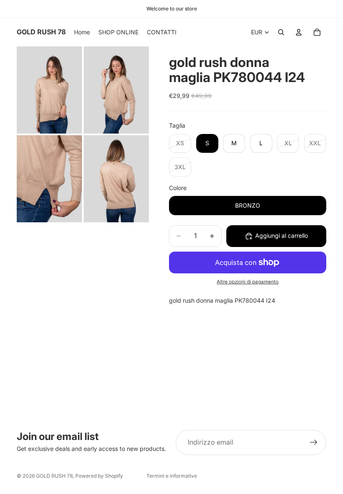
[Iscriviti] (314, 442)
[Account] (298, 32)
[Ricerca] (281, 32)
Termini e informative (171, 476)
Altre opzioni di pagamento (248, 282)
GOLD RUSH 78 (54, 476)
